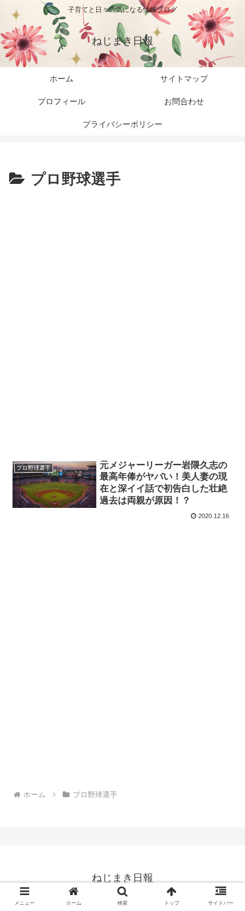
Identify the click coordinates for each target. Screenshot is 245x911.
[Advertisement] (122, 320)
